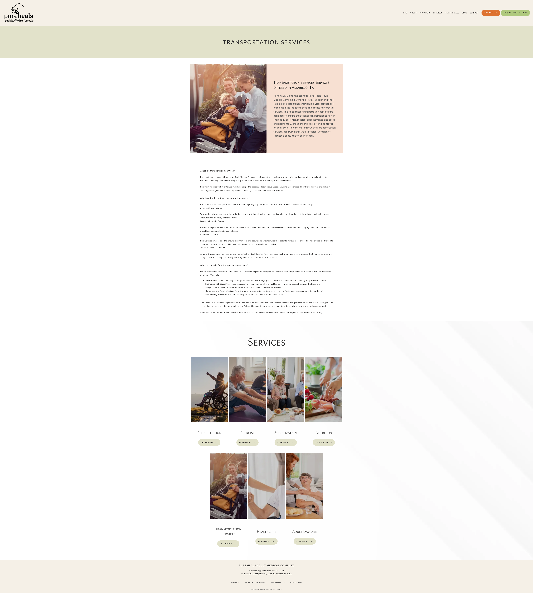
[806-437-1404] (491, 16)
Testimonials (452, 13)
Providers (424, 13)
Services (437, 13)
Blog (464, 13)
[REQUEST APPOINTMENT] (515, 16)
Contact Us (296, 582)
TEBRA (278, 590)
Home (404, 13)
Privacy (235, 582)
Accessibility (278, 582)
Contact (474, 13)
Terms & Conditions (255, 582)
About (413, 13)
